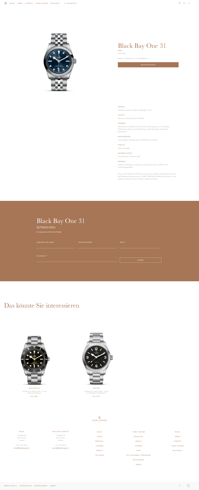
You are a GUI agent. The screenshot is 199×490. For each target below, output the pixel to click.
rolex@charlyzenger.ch (22, 448)
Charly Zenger (41, 3)
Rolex (12, 3)
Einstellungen (41, 486)
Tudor (99, 436)
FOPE (138, 450)
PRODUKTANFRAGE (148, 65)
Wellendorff (138, 460)
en (184, 3)
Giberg (138, 464)
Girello (138, 441)
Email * (123, 242)
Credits (53, 486)
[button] (78, 55)
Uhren (20, 3)
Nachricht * (42, 256)
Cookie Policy (25, 486)
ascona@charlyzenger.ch (60, 448)
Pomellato (138, 436)
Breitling (99, 441)
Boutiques (55, 3)
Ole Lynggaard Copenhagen (138, 455)
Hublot (99, 450)
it (189, 3)
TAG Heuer (99, 455)
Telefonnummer (85, 242)
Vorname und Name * (46, 242)
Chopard (99, 446)
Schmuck (29, 3)
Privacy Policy (10, 486)
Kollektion (72, 3)
